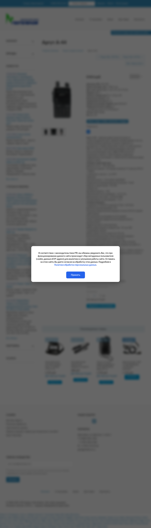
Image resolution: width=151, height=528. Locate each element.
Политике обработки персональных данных (75, 265)
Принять (75, 275)
